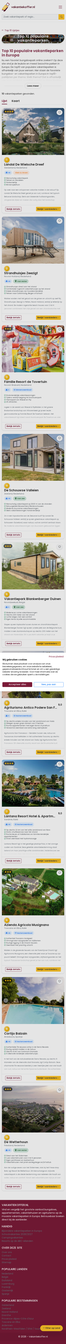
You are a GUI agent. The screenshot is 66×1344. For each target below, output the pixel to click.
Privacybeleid (56, 656)
